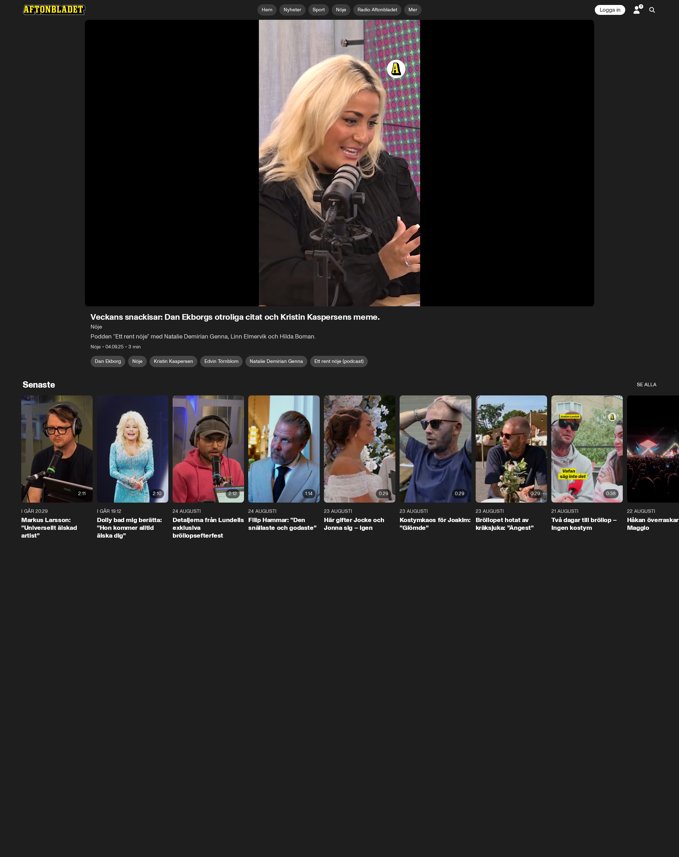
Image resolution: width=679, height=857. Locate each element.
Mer (412, 10)
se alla (646, 385)
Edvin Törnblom (221, 361)
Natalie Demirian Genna (276, 361)
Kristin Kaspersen (173, 361)
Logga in (610, 10)
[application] (339, 163)
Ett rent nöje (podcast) (339, 361)
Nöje (137, 361)
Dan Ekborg (108, 361)
